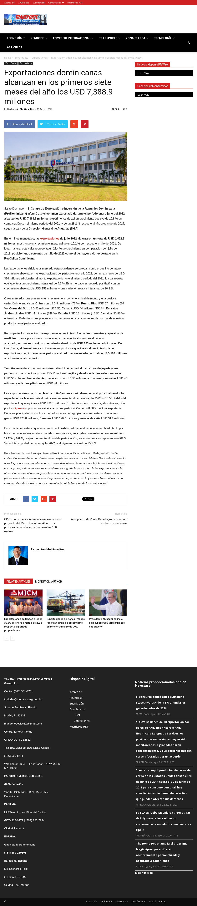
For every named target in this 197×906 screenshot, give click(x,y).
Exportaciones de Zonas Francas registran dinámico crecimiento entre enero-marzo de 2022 (66, 623)
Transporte (108, 38)
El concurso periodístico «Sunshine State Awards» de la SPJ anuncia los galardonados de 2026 (161, 702)
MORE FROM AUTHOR (48, 581)
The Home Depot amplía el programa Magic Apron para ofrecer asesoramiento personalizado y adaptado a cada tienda (162, 852)
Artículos (14, 47)
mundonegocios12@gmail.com (23, 723)
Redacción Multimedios (20, 109)
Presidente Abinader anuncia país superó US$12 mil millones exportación (107, 623)
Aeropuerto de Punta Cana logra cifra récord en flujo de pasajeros (99, 521)
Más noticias (144, 873)
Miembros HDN (75, 2)
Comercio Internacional (71, 38)
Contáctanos (54, 2)
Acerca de (9, 2)
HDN (77, 715)
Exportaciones (26, 63)
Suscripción (39, 2)
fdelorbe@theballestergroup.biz (23, 699)
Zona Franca (135, 38)
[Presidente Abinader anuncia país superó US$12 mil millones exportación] (108, 602)
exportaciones (49, 238)
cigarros (19, 408)
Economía (14, 38)
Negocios (37, 38)
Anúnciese (23, 2)
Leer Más (143, 73)
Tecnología (163, 38)
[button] (188, 42)
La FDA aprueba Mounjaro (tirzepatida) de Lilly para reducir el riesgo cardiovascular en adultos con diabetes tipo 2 (163, 821)
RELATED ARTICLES (19, 581)
